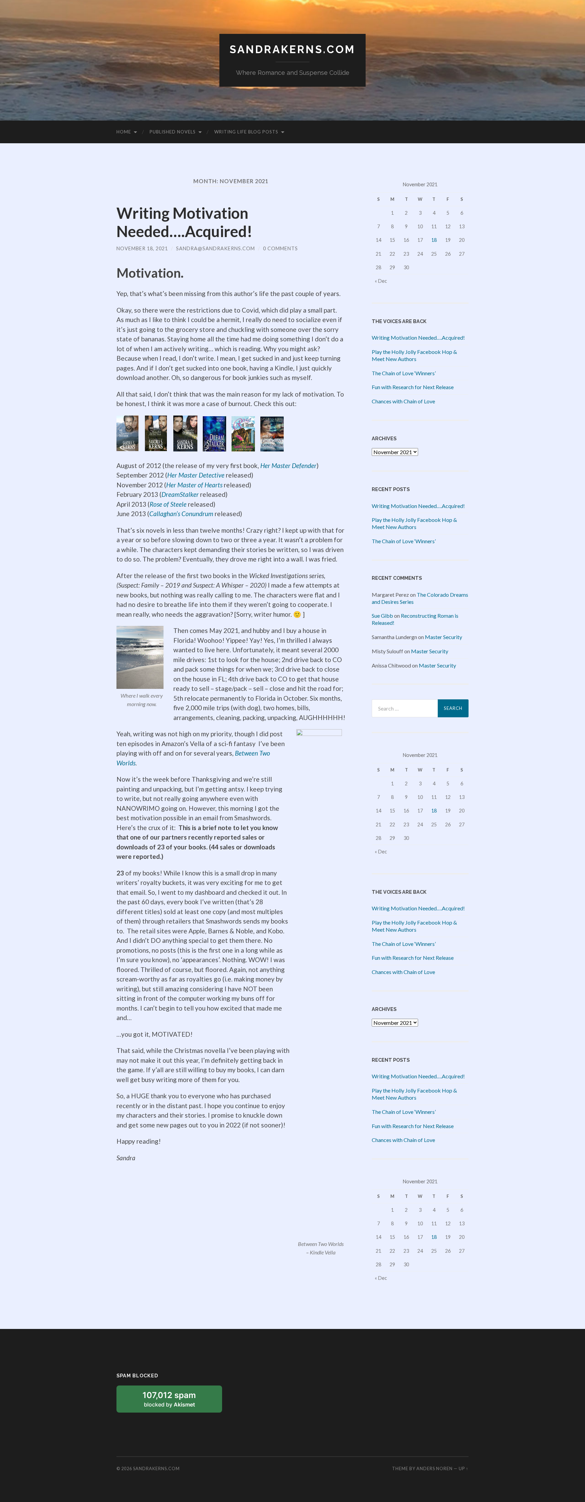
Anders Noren (434, 1468)
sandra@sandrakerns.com (215, 248)
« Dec (381, 281)
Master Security (443, 637)
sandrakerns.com (292, 49)
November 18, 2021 (142, 248)
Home (123, 131)
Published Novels (173, 131)
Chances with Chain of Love (403, 401)
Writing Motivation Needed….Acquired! (184, 222)
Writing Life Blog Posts (246, 131)
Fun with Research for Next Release (413, 387)
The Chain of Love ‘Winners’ (404, 373)
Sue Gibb (382, 615)
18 (434, 240)
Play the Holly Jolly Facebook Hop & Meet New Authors (414, 355)
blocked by (178, 1401)
